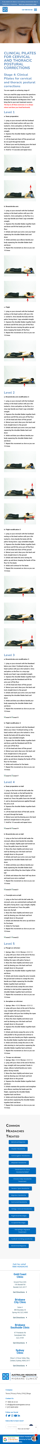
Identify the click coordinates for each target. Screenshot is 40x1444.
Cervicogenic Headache (20, 1156)
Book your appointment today (28, 4)
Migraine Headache (18, 1195)
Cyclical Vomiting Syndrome (21, 1239)
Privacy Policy (16, 1393)
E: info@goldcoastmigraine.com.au (18, 1405)
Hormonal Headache (19, 1202)
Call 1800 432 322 (27, 9)
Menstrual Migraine (18, 1142)
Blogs (29, 1393)
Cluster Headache (18, 1149)
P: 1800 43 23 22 (12, 1402)
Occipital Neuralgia (18, 1223)
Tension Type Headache (20, 1188)
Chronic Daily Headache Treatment (22, 1180)
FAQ (24, 1393)
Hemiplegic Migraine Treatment (22, 1230)
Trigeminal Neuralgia (18, 1216)
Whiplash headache (18, 1163)
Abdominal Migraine (18, 1246)
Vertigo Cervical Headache (21, 1209)
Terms (8, 1393)
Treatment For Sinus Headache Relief (22, 1170)
